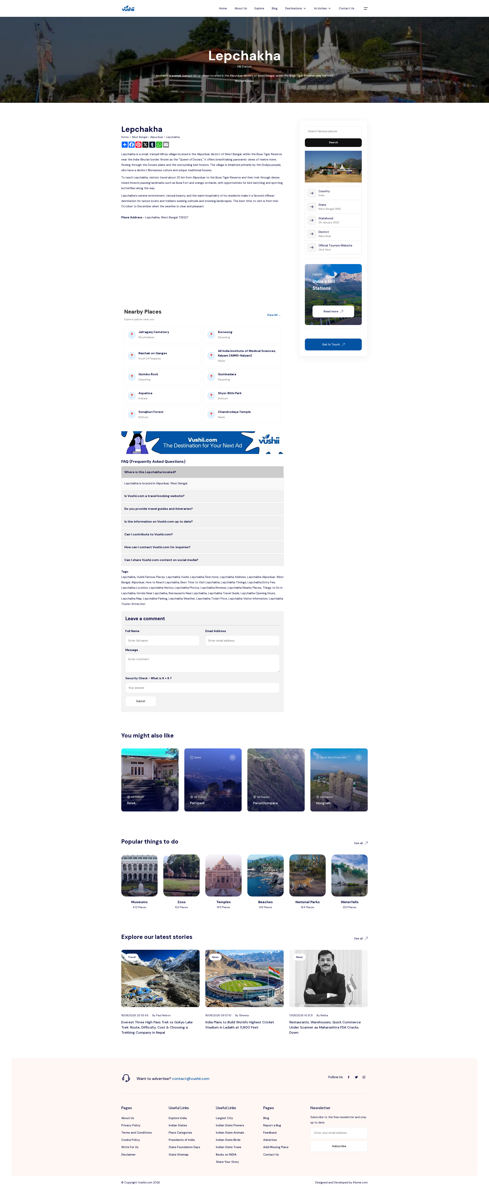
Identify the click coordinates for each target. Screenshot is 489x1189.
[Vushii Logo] (128, 8)
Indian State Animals (230, 1133)
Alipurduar (156, 137)
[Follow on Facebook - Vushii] (348, 1077)
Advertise (270, 1140)
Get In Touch (331, 344)
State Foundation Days (184, 1147)
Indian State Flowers (230, 1125)
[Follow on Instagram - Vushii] (364, 1077)
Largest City (224, 1118)
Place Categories (180, 1133)
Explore (259, 8)
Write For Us (129, 1147)
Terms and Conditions (136, 1133)
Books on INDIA (226, 1155)
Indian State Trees (228, 1147)
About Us (241, 8)
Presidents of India (182, 1140)
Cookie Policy (130, 1140)
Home (223, 8)
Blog (275, 8)
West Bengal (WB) (329, 209)
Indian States (178, 1125)
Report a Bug (272, 1125)
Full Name (132, 631)
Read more (331, 311)
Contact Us (346, 8)
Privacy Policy (131, 1125)
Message (131, 650)
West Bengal (139, 137)
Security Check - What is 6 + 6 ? (148, 678)
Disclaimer (128, 1155)
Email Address (215, 631)
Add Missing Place (275, 1147)
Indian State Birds (228, 1140)
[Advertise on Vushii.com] (202, 442)
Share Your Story (227, 1162)
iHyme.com (360, 1182)
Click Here (324, 249)
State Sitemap (179, 1155)
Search (333, 142)
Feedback (270, 1133)
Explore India (178, 1118)
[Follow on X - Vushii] (356, 1077)
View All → (274, 315)
